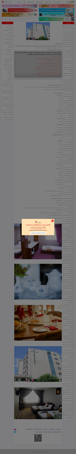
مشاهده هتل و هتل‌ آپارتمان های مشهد (38, 233)
